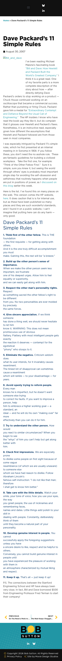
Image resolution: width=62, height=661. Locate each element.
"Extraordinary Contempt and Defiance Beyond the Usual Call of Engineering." (29, 114)
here (5, 198)
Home (6, 20)
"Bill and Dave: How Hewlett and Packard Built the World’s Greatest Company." (42, 72)
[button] (28, 7)
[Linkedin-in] (43, 10)
